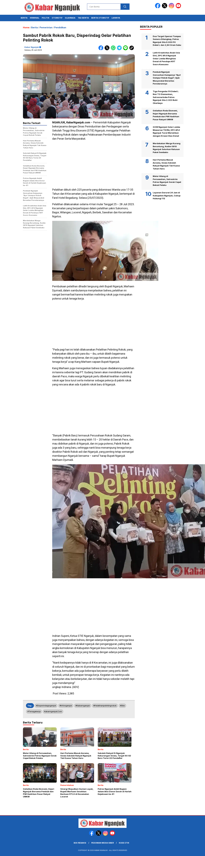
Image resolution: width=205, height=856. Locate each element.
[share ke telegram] (120, 49)
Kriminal (34, 18)
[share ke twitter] (108, 49)
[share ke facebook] (101, 49)
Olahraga (70, 18)
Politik (45, 18)
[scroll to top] (196, 851)
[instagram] (172, 7)
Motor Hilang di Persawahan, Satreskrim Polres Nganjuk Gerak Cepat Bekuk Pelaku (167, 180)
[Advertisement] (93, 164)
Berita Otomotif (100, 18)
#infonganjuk (66, 705)
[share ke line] (126, 49)
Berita (24, 18)
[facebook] (158, 7)
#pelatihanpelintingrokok (104, 705)
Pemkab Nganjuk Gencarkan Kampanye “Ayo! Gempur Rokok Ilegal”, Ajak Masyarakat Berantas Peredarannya (167, 78)
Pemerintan (46, 27)
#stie (122, 705)
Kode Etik (124, 843)
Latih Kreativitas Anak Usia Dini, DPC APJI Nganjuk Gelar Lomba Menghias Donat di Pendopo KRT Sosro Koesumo (166, 58)
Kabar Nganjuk (31, 47)
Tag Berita (83, 18)
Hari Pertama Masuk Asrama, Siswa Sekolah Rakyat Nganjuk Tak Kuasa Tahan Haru (166, 164)
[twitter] (165, 7)
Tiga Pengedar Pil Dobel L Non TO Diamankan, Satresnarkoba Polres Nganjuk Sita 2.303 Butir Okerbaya (166, 97)
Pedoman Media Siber (102, 843)
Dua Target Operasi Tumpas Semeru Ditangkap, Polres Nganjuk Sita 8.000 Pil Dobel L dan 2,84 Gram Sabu (167, 40)
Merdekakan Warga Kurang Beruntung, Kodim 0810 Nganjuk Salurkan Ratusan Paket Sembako (166, 148)
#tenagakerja (34, 711)
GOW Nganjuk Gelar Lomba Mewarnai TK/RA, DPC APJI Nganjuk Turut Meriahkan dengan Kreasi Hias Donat (166, 131)
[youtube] (179, 7)
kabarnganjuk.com (53, 711)
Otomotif (57, 18)
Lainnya (116, 18)
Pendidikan (60, 27)
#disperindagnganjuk (46, 705)
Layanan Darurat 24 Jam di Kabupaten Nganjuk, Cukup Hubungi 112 (166, 196)
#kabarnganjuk (82, 705)
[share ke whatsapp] (114, 49)
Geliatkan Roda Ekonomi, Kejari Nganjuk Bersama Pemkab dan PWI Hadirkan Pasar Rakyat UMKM (166, 115)
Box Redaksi (80, 843)
